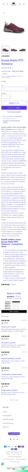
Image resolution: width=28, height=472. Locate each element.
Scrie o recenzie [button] (14, 311)
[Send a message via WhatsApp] (2, 464)
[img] (5, 320)
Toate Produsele (7, 415)
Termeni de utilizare (16, 454)
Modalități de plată (8, 419)
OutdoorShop (13, 452)
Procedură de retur (8, 423)
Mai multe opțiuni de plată (14, 112)
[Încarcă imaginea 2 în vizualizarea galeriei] (14, 50)
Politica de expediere (21, 459)
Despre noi (6, 427)
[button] (3, 4)
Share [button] (4, 81)
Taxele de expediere (11, 76)
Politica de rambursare (9, 459)
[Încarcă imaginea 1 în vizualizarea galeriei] (5, 50)
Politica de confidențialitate (14, 456)
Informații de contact (15, 461)
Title (2, 85)
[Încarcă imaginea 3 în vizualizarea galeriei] (22, 50)
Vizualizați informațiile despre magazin (11, 121)
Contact (5, 412)
